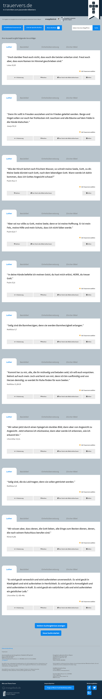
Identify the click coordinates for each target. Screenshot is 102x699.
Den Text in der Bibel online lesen (68, 77)
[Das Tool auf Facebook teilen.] (89, 689)
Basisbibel (24, 47)
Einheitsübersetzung (50, 47)
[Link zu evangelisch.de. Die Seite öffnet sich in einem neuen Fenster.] (53, 21)
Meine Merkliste (53, 28)
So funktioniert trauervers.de (12, 27)
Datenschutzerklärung (7, 648)
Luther (9, 47)
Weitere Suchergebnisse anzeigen (51, 625)
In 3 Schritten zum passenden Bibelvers (19, 9)
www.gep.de (4, 660)
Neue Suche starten (51, 633)
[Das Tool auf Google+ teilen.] (89, 694)
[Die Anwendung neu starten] (94, 19)
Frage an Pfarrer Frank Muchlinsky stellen (59, 688)
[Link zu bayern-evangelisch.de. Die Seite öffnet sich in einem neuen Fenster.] (69, 21)
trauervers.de (17, 5)
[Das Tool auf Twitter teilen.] (94, 689)
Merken (44, 77)
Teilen (89, 77)
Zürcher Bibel (71, 47)
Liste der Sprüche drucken (34, 27)
